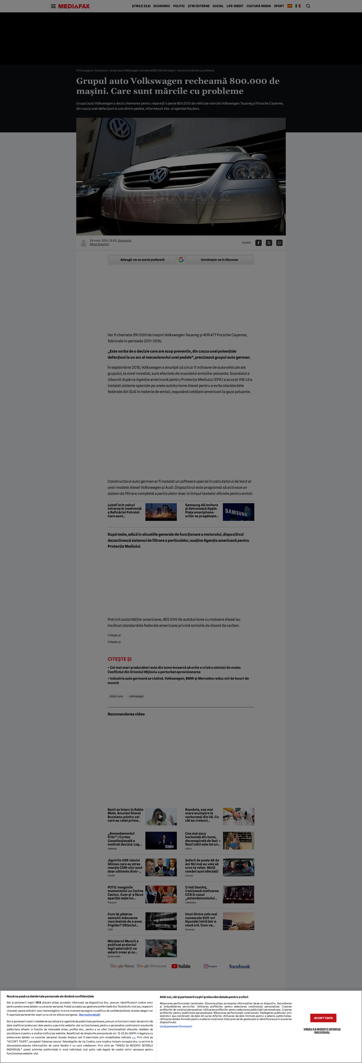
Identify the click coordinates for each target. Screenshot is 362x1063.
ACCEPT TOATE (323, 1017)
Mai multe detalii (89, 1014)
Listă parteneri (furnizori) (176, 1026)
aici (134, 1037)
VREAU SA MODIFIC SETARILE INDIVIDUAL (322, 1030)
